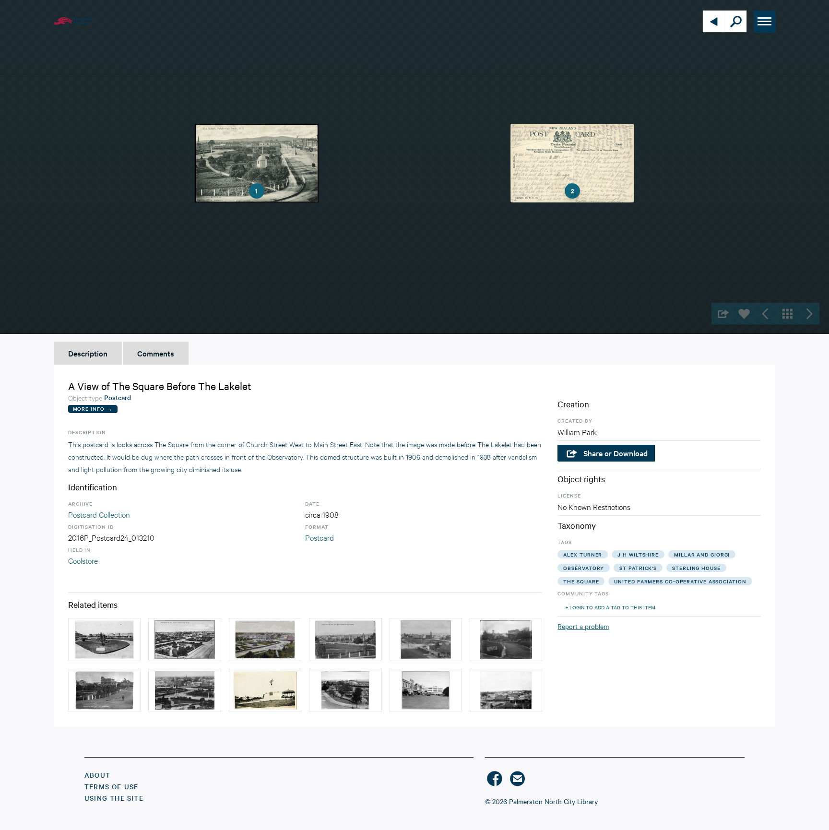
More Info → (93, 408)
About (97, 775)
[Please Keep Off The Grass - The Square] (104, 639)
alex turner (582, 554)
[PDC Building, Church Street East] (426, 690)
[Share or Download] (722, 313)
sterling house (696, 567)
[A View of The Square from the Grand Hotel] (345, 690)
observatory (583, 567)
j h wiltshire (638, 554)
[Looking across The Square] (184, 690)
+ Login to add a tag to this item (610, 607)
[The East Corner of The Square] (345, 639)
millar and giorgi (702, 554)
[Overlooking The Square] (426, 639)
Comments (155, 353)
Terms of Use (111, 786)
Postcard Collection (99, 514)
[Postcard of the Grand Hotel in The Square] (104, 690)
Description (87, 353)
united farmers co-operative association (680, 581)
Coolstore (83, 560)
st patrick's (638, 567)
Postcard (319, 537)
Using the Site (113, 798)
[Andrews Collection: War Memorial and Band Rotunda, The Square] (265, 690)
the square (581, 581)
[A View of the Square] (184, 639)
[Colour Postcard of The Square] (265, 639)
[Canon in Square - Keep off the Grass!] (506, 639)
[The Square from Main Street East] (506, 690)
